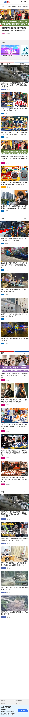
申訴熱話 (3, 186)
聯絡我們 (3, 700)
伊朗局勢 (9, 6)
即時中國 (3, 89)
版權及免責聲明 (18, 700)
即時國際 (3, 568)
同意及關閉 (22, 710)
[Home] (7, 1)
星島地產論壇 (26, 6)
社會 (2, 210)
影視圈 (3, 163)
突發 (2, 113)
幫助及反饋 (17, 703)
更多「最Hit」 (23, 64)
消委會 (19, 6)
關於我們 (3, 703)
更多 (25, 218)
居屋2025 (14, 6)
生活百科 (4, 33)
